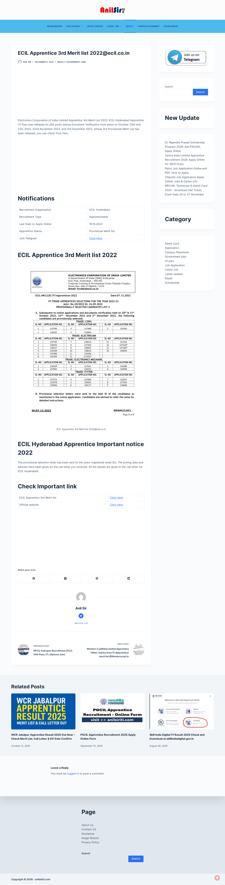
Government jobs (76, 62)
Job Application (175, 265)
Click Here (95, 238)
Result (130, 26)
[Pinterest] (97, 578)
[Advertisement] (81, 94)
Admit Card (172, 243)
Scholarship (171, 26)
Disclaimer (88, 833)
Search (169, 86)
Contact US (89, 829)
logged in (73, 773)
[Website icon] (81, 615)
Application (73, 26)
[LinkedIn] (128, 578)
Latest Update (95, 26)
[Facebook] (34, 578)
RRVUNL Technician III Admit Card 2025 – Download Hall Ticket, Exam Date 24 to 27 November (186, 190)
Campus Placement (148, 26)
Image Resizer (54, 26)
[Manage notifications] (217, 877)
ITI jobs (169, 261)
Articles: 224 (81, 623)
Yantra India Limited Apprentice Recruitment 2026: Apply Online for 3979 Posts (185, 160)
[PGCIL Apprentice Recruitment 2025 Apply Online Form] (112, 711)
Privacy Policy (90, 842)
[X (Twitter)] (65, 578)
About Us (87, 825)
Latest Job (113, 26)
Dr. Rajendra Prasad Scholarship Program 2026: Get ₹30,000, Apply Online (185, 147)
